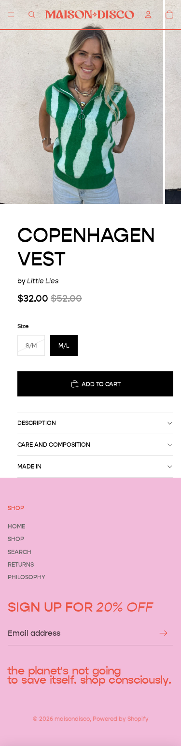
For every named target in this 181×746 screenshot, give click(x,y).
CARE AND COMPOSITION (53, 444)
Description (36, 422)
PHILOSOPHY (26, 577)
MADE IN (29, 466)
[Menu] (11, 14)
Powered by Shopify (121, 718)
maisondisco (72, 718)
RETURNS (21, 564)
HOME (16, 526)
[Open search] (31, 14)
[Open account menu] (148, 14)
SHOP (16, 538)
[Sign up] (163, 633)
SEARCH (19, 552)
